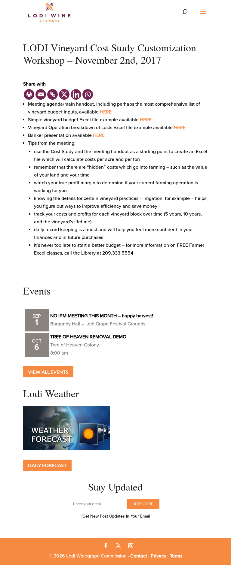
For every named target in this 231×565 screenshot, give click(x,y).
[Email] (40, 94)
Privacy (158, 556)
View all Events (48, 372)
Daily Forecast (47, 465)
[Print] (29, 94)
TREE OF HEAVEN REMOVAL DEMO (88, 337)
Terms (176, 556)
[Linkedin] (76, 94)
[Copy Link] (52, 94)
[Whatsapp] (87, 94)
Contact (138, 556)
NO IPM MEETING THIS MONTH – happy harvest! (101, 316)
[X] (64, 94)
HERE (106, 112)
